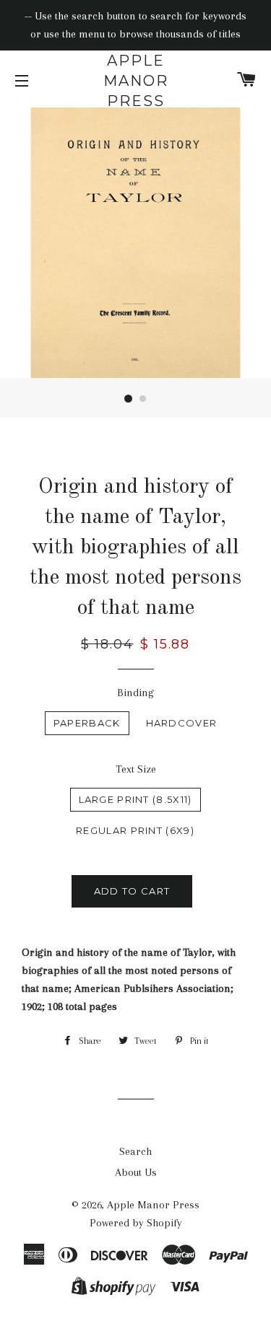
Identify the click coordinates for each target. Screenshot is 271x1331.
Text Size (136, 769)
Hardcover (182, 723)
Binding (135, 692)
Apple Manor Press (135, 81)
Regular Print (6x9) (135, 830)
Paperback (87, 723)
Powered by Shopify (136, 1222)
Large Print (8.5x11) (135, 799)
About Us (136, 1172)
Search (135, 1151)
